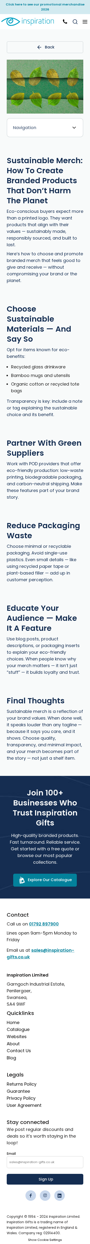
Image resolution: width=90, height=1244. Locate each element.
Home (13, 1022)
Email (11, 1153)
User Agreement (24, 1105)
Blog (11, 1058)
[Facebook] (30, 1195)
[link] (30, 21)
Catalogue (18, 1029)
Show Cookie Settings (45, 1240)
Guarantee (18, 1091)
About (13, 1044)
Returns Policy (21, 1084)
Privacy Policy (21, 1098)
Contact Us (19, 1051)
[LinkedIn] (59, 1195)
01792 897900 (44, 924)
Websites (17, 1037)
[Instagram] (45, 1195)
